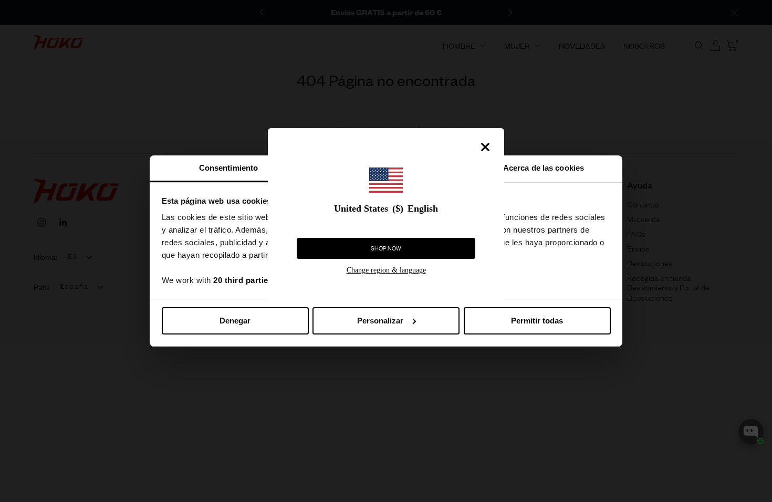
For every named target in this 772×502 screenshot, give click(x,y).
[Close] (485, 147)
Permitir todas (537, 320)
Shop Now (386, 248)
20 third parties (243, 280)
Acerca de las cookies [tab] (543, 167)
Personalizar (380, 320)
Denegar (235, 320)
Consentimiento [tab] (228, 167)
